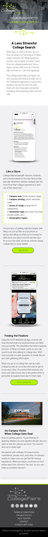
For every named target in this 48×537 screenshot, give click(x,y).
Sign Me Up (23, 250)
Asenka (25, 533)
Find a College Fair (24, 382)
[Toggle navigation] (42, 8)
